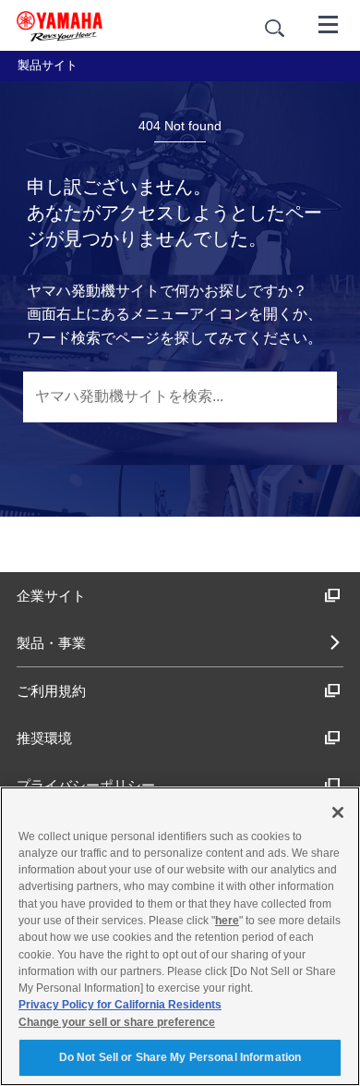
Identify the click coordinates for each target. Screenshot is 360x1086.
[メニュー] (329, 23)
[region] (180, 936)
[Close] (338, 812)
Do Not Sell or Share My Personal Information (180, 1057)
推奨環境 (44, 738)
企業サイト (51, 596)
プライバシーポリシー (86, 785)
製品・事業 (51, 643)
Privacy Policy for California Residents (120, 1004)
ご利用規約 (51, 691)
